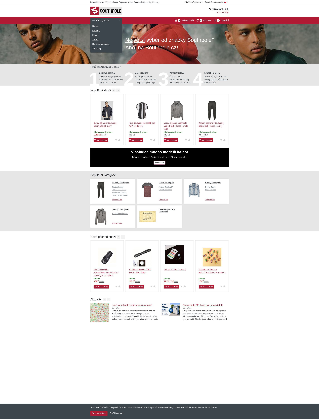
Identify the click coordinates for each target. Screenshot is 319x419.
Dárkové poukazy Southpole (167, 210)
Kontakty (155, 2)
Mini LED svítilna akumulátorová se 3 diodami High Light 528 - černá (106, 272)
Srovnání (223, 20)
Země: (214, 2)
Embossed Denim (119, 192)
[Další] (118, 90)
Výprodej (96, 48)
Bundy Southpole (213, 183)
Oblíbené (205, 20)
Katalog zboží (102, 20)
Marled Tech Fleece (120, 214)
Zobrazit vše (117, 200)
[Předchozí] (114, 90)
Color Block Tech (165, 190)
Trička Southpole (166, 183)
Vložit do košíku (101, 287)
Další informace (117, 413)
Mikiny (95, 35)
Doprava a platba (126, 2)
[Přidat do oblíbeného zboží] (116, 139)
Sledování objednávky (142, 2)
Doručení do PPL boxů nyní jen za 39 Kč (203, 305)
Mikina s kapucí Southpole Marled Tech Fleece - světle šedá (176, 126)
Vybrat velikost (100, 140)
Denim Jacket (210, 187)
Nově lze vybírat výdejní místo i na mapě (132, 305)
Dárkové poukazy (100, 44)
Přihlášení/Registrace (193, 2)
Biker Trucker (210, 190)
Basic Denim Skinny (120, 195)
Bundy (95, 26)
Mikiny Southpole (120, 209)
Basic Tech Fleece (119, 190)
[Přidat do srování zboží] (119, 139)
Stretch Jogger (118, 187)
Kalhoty (96, 30)
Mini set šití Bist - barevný (175, 269)
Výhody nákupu (112, 2)
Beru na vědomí (99, 413)
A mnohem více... (212, 73)
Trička (95, 39)
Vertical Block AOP (166, 187)
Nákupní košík (186, 20)
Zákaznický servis (97, 2)
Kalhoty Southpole (120, 183)
